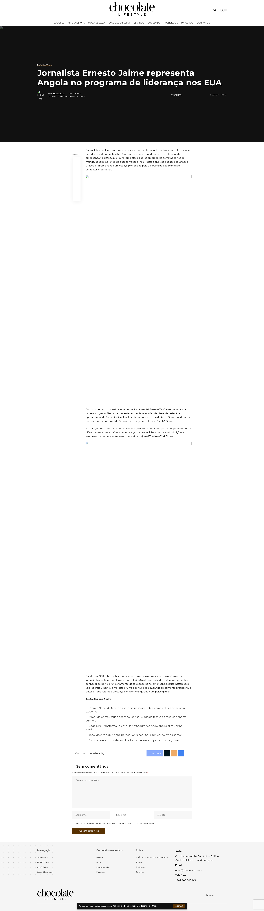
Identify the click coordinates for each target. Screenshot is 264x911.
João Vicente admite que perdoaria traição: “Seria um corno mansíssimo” (135, 735)
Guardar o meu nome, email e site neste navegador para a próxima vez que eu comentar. (115, 823)
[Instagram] (43, 10)
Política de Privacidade (125, 906)
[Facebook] (39, 10)
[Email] (77, 182)
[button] (179, 906)
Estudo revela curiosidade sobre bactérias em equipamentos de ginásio (134, 740)
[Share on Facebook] (185, 95)
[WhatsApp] (46, 10)
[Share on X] (77, 168)
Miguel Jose (59, 93)
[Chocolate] (132, 10)
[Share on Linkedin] (194, 95)
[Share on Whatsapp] (189, 95)
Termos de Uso (148, 906)
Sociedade (44, 65)
